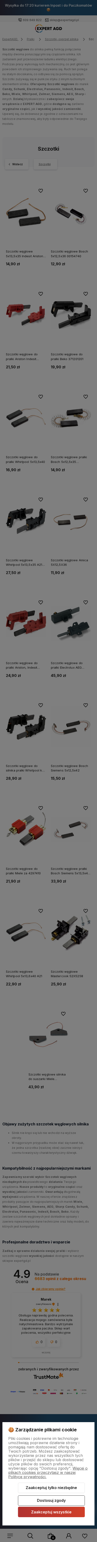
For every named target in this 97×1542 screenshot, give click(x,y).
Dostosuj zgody (51, 1500)
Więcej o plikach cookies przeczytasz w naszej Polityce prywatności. (48, 1472)
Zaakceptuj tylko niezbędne (51, 1487)
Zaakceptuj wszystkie (51, 1512)
